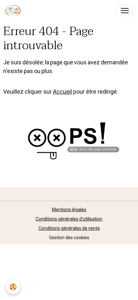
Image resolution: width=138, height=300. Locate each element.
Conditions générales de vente (69, 228)
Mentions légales (69, 209)
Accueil (62, 91)
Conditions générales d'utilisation (69, 218)
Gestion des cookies (69, 237)
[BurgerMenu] (125, 10)
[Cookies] (13, 287)
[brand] (14, 10)
